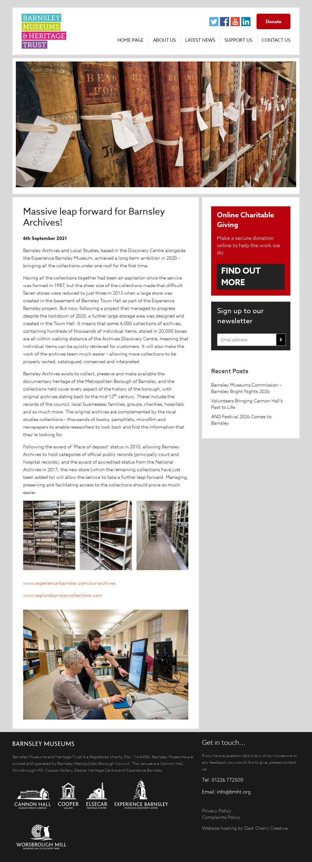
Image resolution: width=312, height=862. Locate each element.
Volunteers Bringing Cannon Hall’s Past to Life (247, 404)
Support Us (238, 40)
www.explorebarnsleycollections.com (62, 595)
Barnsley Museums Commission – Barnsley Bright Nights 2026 (246, 388)
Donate (273, 21)
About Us (164, 40)
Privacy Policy (216, 811)
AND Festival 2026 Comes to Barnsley (241, 419)
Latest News (200, 40)
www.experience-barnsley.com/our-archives (69, 583)
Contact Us (276, 40)
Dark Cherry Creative (266, 828)
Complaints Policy (221, 817)
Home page (130, 40)
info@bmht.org (233, 792)
